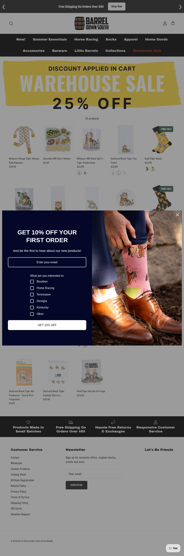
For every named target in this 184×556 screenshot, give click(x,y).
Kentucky (43, 307)
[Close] (177, 214)
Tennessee (44, 294)
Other (40, 313)
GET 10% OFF (47, 325)
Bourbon (42, 281)
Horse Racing (45, 288)
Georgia (42, 300)
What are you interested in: (47, 275)
